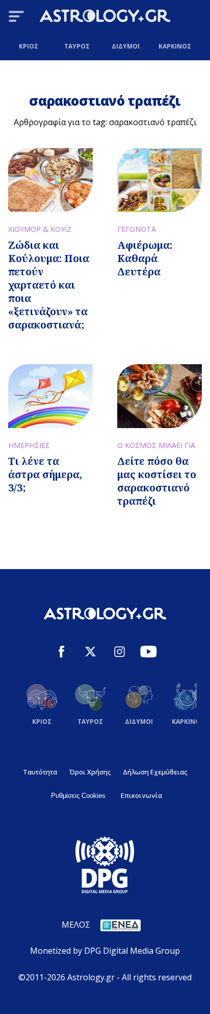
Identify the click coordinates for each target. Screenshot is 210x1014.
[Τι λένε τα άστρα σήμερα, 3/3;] (50, 396)
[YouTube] (148, 653)
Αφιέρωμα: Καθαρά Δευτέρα (144, 258)
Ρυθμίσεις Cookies (78, 795)
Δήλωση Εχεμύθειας (155, 771)
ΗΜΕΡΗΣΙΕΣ (29, 445)
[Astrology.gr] (105, 17)
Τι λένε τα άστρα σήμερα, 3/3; (45, 474)
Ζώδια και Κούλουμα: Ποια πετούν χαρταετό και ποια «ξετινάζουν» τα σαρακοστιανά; (48, 285)
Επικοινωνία (141, 795)
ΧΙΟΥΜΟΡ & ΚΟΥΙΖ (39, 229)
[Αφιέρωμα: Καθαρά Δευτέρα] (159, 180)
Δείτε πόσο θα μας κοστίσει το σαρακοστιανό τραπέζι (156, 481)
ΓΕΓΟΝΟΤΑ (136, 229)
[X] (90, 653)
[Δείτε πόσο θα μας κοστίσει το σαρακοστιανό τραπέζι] (159, 396)
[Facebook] (61, 653)
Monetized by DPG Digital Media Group (105, 950)
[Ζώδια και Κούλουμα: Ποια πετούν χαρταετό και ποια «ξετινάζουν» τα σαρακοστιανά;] (50, 180)
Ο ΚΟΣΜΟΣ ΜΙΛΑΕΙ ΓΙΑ (156, 445)
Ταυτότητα (40, 771)
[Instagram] (119, 653)
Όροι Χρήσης (90, 771)
